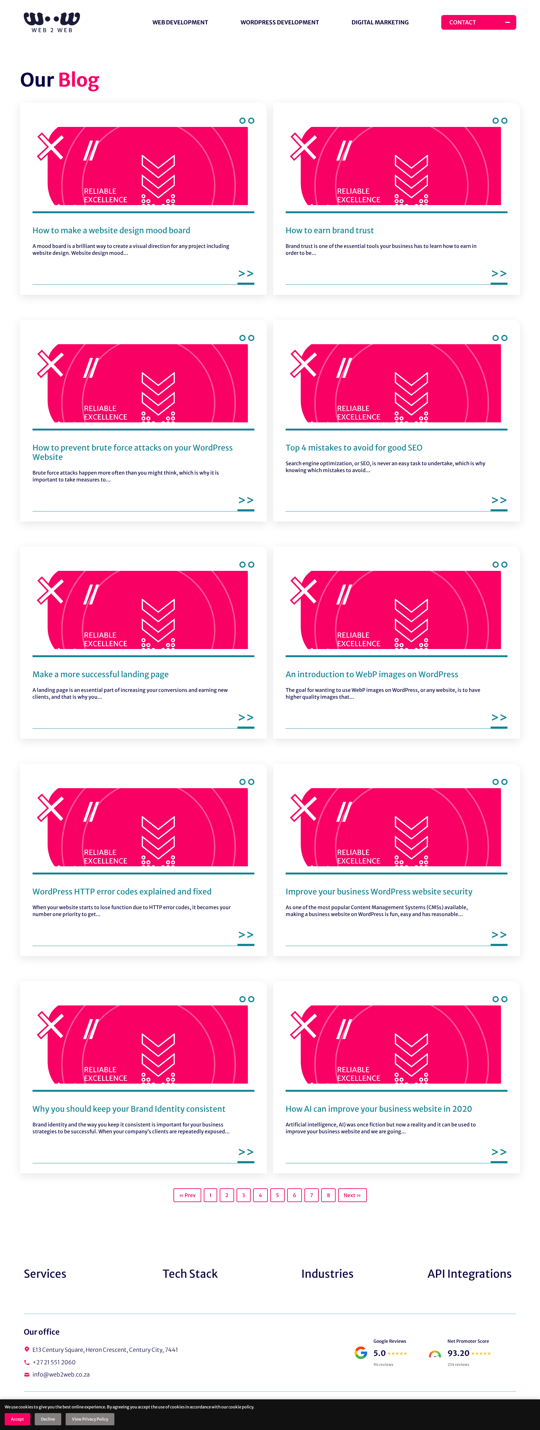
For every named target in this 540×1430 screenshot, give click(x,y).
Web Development (180, 22)
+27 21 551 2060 (54, 1362)
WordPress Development (280, 22)
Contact (462, 22)
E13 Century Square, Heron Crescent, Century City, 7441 (105, 1349)
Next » (352, 1195)
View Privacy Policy (90, 1419)
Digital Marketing (380, 22)
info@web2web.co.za (61, 1374)
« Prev (187, 1195)
